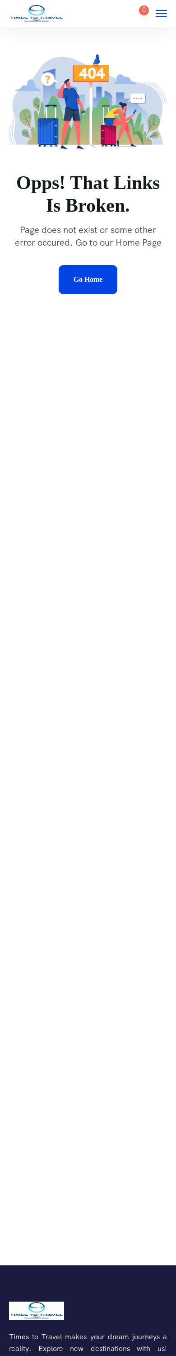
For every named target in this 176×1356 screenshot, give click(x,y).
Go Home (88, 279)
